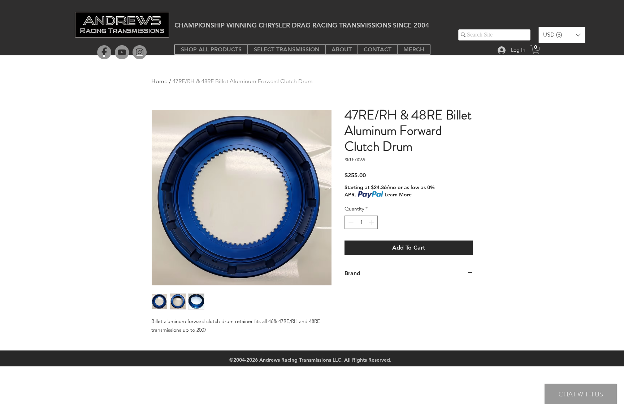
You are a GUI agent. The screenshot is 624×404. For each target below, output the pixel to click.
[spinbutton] (361, 222)
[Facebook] (104, 52)
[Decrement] (350, 222)
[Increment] (372, 222)
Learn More (398, 194)
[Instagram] (140, 52)
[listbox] (561, 35)
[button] (286, 49)
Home (159, 81)
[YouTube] (122, 52)
